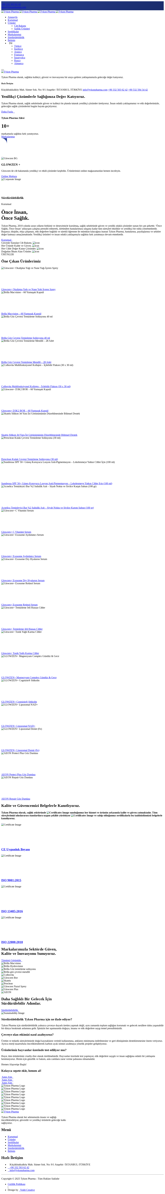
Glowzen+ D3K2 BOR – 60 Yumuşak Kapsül (24, 410)
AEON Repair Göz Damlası (15, 798)
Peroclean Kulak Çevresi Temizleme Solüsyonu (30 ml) (29, 459)
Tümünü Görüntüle (11, 960)
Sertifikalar (13, 31)
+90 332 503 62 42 (11, 4)
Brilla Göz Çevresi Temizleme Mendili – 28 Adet (26, 362)
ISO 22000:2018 (12, 942)
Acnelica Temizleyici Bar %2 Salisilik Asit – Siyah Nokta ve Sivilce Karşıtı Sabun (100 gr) (47, 507)
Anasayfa (12, 17)
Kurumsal (13, 20)
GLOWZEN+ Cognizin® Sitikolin (19, 701)
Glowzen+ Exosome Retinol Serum (19, 604)
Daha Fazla (8, 111)
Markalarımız (14, 34)
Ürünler (12, 23)
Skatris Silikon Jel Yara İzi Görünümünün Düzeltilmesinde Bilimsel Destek (39, 435)
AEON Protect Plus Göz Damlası (18, 774)
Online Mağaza (9, 176)
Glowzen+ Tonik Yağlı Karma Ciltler (20, 653)
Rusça (17, 60)
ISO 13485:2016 (12, 911)
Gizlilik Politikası (16, 1184)
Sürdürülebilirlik (16, 37)
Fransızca (19, 54)
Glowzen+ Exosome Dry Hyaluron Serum (22, 580)
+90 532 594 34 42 (138, 89)
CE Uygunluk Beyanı (15, 849)
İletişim (11, 40)
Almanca (18, 63)
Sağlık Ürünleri (22, 28)
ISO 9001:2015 (11, 880)
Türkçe (17, 46)
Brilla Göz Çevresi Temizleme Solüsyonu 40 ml (25, 338)
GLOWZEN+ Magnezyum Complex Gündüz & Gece (29, 677)
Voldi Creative (27, 1190)
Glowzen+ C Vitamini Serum (16, 532)
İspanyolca (19, 57)
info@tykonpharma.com (13, 7)
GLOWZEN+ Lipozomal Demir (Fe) (20, 750)
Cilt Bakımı (20, 25)
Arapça (18, 51)
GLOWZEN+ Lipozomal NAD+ (18, 726)
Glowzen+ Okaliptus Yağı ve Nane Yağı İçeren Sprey (28, 289)
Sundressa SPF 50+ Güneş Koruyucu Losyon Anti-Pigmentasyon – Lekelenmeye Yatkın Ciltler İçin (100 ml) (56, 483)
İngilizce (18, 49)
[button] (82, 1019)
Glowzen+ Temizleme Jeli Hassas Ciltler (22, 629)
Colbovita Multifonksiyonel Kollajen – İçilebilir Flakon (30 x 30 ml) (36, 386)
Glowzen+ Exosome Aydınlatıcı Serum (21, 556)
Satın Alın (7, 1077)
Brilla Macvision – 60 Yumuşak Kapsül (21, 313)
